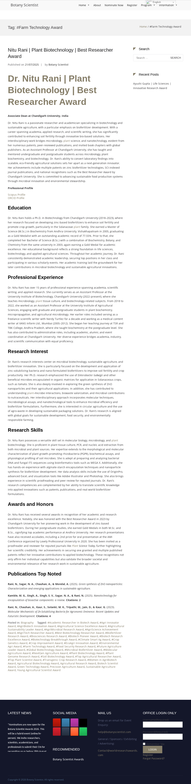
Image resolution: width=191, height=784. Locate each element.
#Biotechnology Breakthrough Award (54, 639)
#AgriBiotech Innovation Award (36, 626)
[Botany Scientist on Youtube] (57, 722)
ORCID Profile (16, 198)
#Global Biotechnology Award (44, 650)
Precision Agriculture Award (67, 666)
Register (132, 5)
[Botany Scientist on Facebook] (66, 722)
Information (166, 5)
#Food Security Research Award (76, 646)
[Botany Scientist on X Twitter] (83, 722)
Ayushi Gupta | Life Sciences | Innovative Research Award (152, 86)
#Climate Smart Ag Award (94, 639)
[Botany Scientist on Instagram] (74, 722)
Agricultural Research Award (78, 663)
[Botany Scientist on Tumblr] (66, 731)
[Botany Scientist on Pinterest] (57, 731)
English (156, 2)
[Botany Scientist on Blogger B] (74, 731)
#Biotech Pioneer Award (83, 636)
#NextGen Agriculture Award (50, 653)
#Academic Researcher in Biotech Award (73, 622)
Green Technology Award (32, 666)
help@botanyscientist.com (114, 732)
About (97, 5)
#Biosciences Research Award (48, 636)
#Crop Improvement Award (46, 643)
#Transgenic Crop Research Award (64, 660)
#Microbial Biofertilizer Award (83, 650)
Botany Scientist (24, 4)
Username (156, 720)
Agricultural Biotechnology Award (38, 663)
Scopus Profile (16, 194)
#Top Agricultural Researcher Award (98, 656)
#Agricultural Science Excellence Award (82, 626)
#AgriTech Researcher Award (35, 633)
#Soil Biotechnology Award (57, 656)
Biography (27, 622)
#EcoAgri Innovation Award (81, 643)
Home (82, 5)
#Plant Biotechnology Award (86, 653)
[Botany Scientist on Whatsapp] (83, 731)
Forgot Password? (154, 758)
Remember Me (155, 744)
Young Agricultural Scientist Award (39, 670)
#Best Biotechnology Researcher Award (79, 633)
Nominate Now (114, 5)
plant (66, 141)
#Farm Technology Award (39, 646)
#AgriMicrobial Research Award (64, 629)
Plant (75, 546)
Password (155, 732)
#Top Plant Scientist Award (24, 660)
